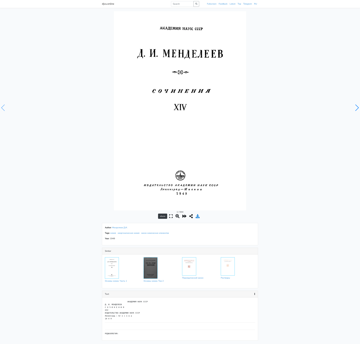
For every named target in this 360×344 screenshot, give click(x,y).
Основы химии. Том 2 (154, 281)
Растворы (225, 277)
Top (239, 3)
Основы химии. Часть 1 (116, 281)
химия (113, 233)
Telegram (247, 3)
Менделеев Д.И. (119, 227)
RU (255, 3)
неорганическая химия (129, 233)
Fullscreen (211, 3)
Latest (232, 3)
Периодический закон (192, 277)
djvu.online (108, 3)
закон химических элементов (155, 233)
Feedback (223, 3)
